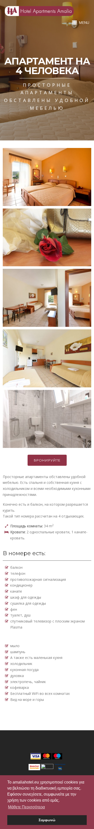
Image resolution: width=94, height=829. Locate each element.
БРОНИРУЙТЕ (47, 460)
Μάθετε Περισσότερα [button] (26, 807)
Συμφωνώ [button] (47, 820)
